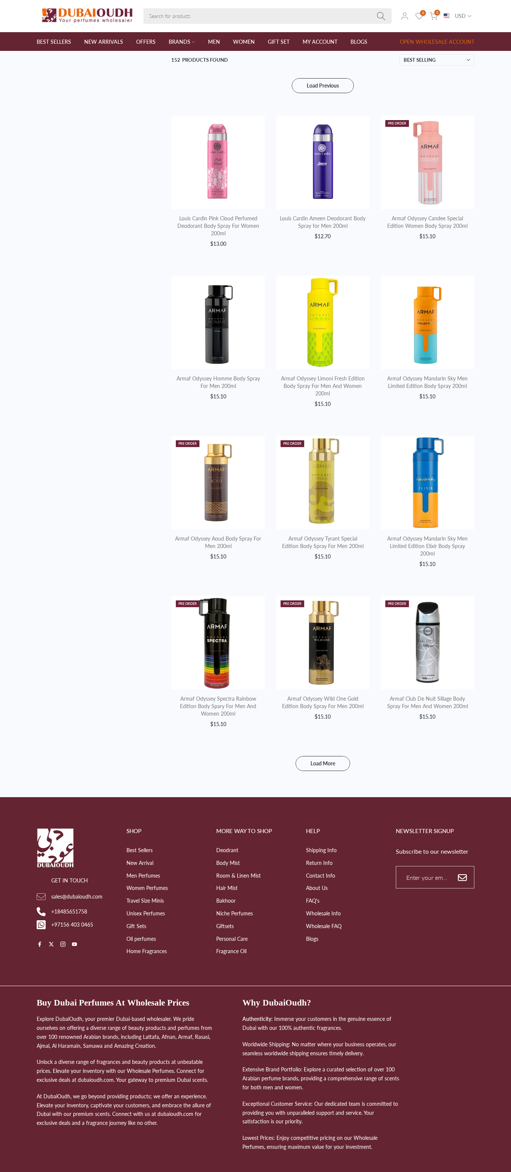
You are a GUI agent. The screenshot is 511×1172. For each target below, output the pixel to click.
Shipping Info (321, 850)
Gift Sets (136, 926)
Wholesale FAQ (324, 926)
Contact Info (320, 875)
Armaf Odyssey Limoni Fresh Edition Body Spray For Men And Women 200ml (323, 386)
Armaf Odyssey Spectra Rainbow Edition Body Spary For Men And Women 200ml (218, 706)
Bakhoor (226, 900)
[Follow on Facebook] (40, 945)
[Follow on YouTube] (74, 945)
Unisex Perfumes (145, 913)
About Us (317, 888)
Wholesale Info (323, 913)
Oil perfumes (141, 939)
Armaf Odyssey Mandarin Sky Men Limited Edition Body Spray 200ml (427, 382)
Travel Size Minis (145, 900)
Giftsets (225, 926)
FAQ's (312, 900)
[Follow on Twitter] (51, 945)
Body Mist (228, 863)
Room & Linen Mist (238, 875)
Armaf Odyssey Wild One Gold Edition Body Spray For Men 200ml (323, 702)
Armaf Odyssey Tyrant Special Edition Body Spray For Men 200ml (323, 542)
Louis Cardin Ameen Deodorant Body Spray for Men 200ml (322, 222)
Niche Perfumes (234, 913)
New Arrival (139, 863)
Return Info (319, 863)
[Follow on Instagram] (63, 945)
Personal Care (232, 939)
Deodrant (227, 850)
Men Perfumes (143, 875)
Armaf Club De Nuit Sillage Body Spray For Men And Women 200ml (427, 702)
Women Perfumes (147, 888)
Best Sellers (139, 850)
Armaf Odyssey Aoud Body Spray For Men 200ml (218, 542)
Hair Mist (227, 888)
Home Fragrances (146, 951)
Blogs (312, 939)
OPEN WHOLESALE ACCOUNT (437, 42)
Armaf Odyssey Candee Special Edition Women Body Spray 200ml (427, 222)
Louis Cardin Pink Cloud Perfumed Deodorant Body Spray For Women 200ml (218, 225)
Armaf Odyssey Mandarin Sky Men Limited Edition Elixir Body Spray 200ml (427, 546)
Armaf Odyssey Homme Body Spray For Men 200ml (218, 382)
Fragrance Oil (231, 951)
